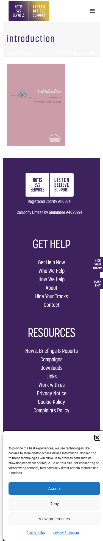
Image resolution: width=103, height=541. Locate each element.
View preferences (54, 518)
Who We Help (51, 270)
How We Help (51, 279)
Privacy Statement (66, 533)
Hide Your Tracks (51, 296)
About (51, 287)
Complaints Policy (51, 410)
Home (13, 53)
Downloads (51, 368)
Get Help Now (51, 262)
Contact (52, 304)
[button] (97, 437)
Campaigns (51, 359)
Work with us (51, 385)
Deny (54, 503)
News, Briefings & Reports (51, 351)
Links (51, 376)
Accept (54, 488)
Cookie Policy (36, 533)
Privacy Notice (51, 393)
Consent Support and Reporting (45, 53)
